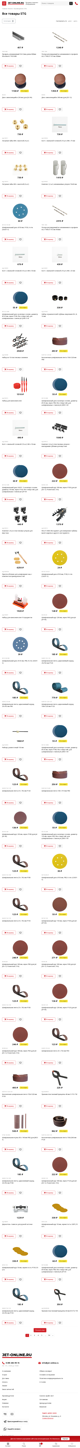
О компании (6, 1371)
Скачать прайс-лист (46, 1396)
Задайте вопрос (14, 1429)
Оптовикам (43, 1400)
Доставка (5, 1378)
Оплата (4, 1382)
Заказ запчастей (8, 1389)
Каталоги (5, 1407)
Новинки (5, 1403)
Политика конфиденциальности (51, 1378)
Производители (8, 1396)
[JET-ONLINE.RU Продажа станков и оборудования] (16, 3)
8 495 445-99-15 (12, 1363)
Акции (4, 1400)
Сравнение (56, 1446)
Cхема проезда (47, 1418)
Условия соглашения (47, 1375)
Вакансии (42, 1407)
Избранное (72, 1446)
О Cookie (42, 1382)
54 (49, 1335)
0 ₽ (40, 1446)
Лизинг (4, 1386)
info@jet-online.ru (50, 1363)
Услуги (4, 1375)
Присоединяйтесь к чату (18, 1421)
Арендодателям (45, 1403)
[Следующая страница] (53, 1335)
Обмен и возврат (45, 1371)
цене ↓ (76, 21)
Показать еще (40, 1330)
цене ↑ (70, 21)
